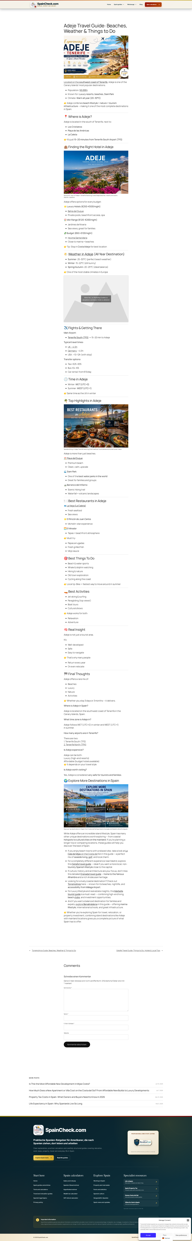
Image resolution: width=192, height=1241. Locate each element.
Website (66, 1033)
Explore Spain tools (44, 1158)
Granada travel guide (90, 874)
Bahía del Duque (76, 211)
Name (66, 1014)
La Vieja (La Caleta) (76, 505)
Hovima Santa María (77, 237)
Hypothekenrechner (70, 1189)
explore (86, 904)
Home (109, 4)
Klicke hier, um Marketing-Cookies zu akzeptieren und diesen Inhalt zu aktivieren (96, 299)
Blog (141, 4)
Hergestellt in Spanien (101, 1198)
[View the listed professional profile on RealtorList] (143, 1143)
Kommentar (68, 988)
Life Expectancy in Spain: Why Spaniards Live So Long (55, 1103)
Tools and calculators (40, 1189)
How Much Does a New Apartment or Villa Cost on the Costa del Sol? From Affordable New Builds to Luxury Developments (89, 1090)
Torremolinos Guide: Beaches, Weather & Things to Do (54, 950)
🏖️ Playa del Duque (73, 458)
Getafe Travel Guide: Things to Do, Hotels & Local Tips (138, 950)
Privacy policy (38, 1202)
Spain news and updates (102, 1202)
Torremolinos (74, 884)
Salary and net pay (70, 1181)
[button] (188, 1220)
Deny (164, 1235)
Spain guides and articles (41, 1185)
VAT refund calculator (71, 1198)
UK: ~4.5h (72, 346)
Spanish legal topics (40, 1198)
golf (90, 857)
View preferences (181, 1235)
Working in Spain (99, 1181)
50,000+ (84, 90)
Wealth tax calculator (71, 1193)
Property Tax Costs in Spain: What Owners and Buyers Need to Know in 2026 (67, 1097)
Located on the (86, 82)
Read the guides (62, 1158)
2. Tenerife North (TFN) (75, 744)
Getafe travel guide (81, 864)
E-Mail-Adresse (69, 1023)
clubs (77, 897)
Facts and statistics (100, 1189)
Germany (72, 350)
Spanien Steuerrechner (71, 1185)
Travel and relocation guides (42, 1193)
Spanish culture (99, 1193)
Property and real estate (102, 1185)
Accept (148, 1235)
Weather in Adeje (80, 254)
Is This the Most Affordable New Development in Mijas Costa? (59, 1084)
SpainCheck (135, 1237)
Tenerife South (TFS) (78, 337)
